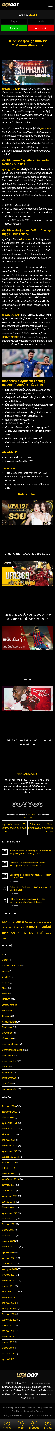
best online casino (11, 965)
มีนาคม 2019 (8, 1348)
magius (5, 982)
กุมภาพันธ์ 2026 (10, 1123)
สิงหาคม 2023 (9, 1190)
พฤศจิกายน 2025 (10, 1128)
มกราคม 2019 (8, 1353)
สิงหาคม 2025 (9, 1140)
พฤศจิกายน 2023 (10, 1179)
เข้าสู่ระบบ (14, 28)
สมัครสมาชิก (41, 28)
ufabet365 (29, 922)
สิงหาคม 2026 (9, 1106)
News (4, 988)
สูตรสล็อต (7, 1083)
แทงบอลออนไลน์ (29, 933)
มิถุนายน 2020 (9, 1314)
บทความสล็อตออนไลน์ (12, 1050)
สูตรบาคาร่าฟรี (9, 1078)
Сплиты (6, 1016)
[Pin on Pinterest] (35, 804)
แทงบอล (27, 679)
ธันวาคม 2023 (8, 1173)
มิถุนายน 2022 (9, 1224)
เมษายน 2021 (8, 1286)
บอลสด (10, 927)
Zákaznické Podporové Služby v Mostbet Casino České (30, 876)
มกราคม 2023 (8, 1218)
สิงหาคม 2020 (9, 1303)
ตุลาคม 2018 (8, 1359)
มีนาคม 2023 (8, 1207)
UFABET (6, 999)
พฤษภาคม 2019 (9, 1336)
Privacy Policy (34, 1407)
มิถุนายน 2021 (8, 1274)
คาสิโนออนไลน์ (9, 1021)
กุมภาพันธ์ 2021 (9, 1291)
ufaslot (4, 927)
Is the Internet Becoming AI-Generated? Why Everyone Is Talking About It (30, 852)
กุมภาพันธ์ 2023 (9, 1213)
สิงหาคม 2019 (8, 1331)
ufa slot (50, 922)
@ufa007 (48, 1427)
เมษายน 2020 (8, 1325)
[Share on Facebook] (19, 804)
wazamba (7, 1010)
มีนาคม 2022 (8, 1230)
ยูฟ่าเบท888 (46, 128)
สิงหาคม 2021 (8, 1263)
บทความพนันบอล (10, 1044)
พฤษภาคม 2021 (9, 1280)
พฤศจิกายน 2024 (10, 1156)
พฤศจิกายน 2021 (10, 1246)
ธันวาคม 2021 (8, 1241)
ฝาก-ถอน (21, 1427)
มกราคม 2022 (8, 1235)
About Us (7, 1407)
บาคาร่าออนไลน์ (9, 1061)
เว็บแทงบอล (18, 927)
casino (5, 971)
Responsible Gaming (33, 1411)
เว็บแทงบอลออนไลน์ (37, 926)
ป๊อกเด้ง (6, 1066)
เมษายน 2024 (8, 1168)
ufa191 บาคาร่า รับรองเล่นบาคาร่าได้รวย (27, 554)
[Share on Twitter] (24, 804)
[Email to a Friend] (30, 804)
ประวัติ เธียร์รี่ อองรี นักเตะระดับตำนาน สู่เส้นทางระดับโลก (27, 742)
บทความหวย (7, 1055)
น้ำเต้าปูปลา (7, 1038)
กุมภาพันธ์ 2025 (9, 1151)
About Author (19, 1407)
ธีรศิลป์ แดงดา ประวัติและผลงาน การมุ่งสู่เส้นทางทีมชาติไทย (40, 827)
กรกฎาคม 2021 (9, 1269)
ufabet (21, 922)
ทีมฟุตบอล (7, 1027)
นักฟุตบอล (32, 814)
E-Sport (6, 976)
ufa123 (14, 922)
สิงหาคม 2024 (9, 1162)
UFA (4, 922)
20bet (5, 960)
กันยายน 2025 (9, 1134)
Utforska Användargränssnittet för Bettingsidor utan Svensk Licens (27, 864)
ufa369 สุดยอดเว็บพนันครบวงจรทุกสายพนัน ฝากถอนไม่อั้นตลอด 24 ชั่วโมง (27, 617)
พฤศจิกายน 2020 (10, 1297)
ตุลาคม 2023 (8, 1185)
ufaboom (37, 922)
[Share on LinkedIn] (40, 804)
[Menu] (50, 5)
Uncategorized (9, 1005)
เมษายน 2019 (8, 1342)
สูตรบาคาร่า (7, 1072)
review (5, 993)
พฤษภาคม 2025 (10, 1145)
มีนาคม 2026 (8, 1117)
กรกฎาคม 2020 (9, 1308)
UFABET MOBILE (10, 337)
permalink (27, 817)
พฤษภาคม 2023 (10, 1196)
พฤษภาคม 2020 (10, 1319)
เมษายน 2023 (8, 1201)
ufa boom (43, 922)
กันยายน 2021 (8, 1258)
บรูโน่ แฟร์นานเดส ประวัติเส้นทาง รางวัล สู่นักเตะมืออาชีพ (14, 827)
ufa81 (9, 922)
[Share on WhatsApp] (14, 804)
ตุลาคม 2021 (8, 1252)
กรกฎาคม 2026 (9, 1111)
